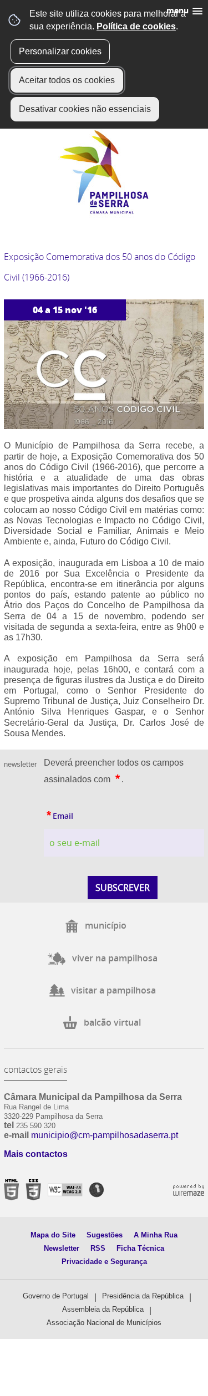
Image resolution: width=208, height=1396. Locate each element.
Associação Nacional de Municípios (104, 1322)
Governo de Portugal (56, 1296)
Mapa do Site (53, 1235)
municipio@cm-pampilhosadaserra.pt (104, 1135)
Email (58, 813)
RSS (97, 1248)
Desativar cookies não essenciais (85, 109)
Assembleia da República (103, 1309)
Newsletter (61, 1248)
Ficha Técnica (140, 1248)
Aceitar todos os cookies (67, 80)
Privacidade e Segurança (104, 1261)
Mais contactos (36, 1154)
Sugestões (105, 1235)
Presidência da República (143, 1296)
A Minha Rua (155, 1235)
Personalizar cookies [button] (60, 51)
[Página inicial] (104, 211)
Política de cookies (136, 26)
